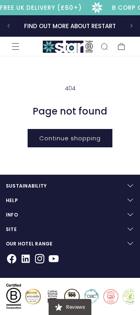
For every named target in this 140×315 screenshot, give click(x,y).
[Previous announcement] (8, 25)
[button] (15, 46)
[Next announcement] (131, 25)
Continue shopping (70, 138)
